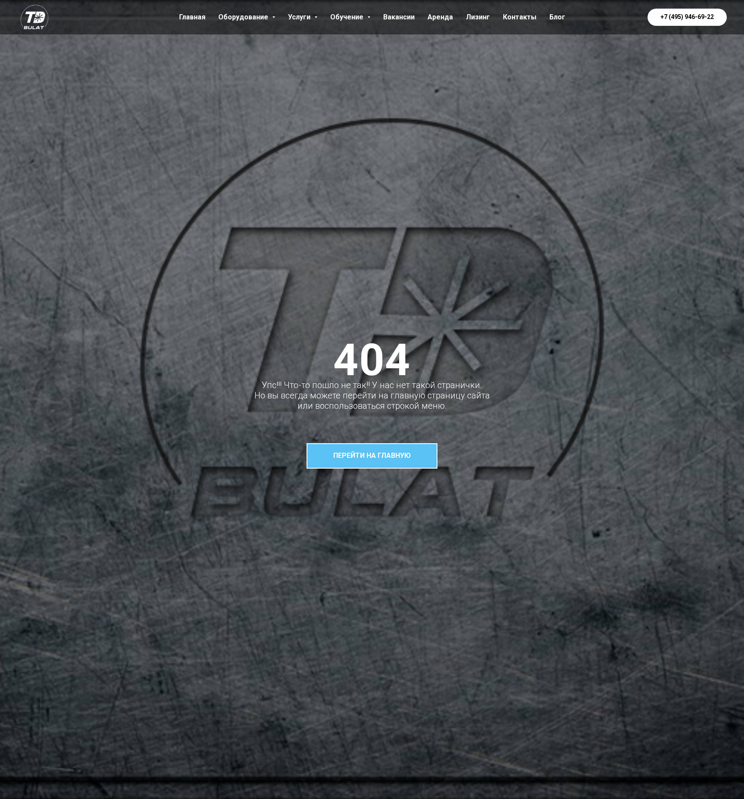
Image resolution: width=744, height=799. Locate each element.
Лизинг (478, 17)
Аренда (440, 17)
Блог (557, 17)
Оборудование (244, 17)
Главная (192, 17)
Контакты (519, 17)
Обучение (347, 17)
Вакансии (399, 17)
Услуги (300, 17)
